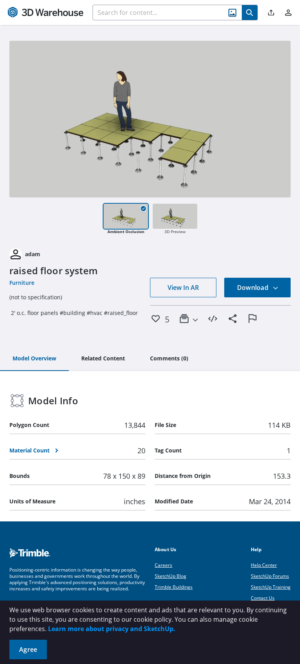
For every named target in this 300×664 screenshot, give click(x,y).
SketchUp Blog (170, 576)
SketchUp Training (271, 587)
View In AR (183, 287)
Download (253, 287)
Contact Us (263, 598)
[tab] (34, 359)
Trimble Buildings (174, 587)
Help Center (264, 565)
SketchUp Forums (270, 576)
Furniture (21, 282)
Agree (28, 649)
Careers (163, 565)
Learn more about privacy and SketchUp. (111, 628)
